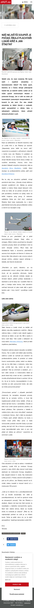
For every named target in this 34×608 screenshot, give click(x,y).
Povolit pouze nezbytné (17, 594)
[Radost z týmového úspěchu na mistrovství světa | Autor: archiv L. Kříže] (18, 448)
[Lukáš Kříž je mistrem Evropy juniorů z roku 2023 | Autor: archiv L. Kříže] (16, 312)
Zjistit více (7, 579)
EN (31, 2)
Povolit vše (17, 584)
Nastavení (17, 589)
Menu (26, 2)
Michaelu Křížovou (16, 341)
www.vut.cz (27, 603)
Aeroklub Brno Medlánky (11, 168)
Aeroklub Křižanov (8, 174)
